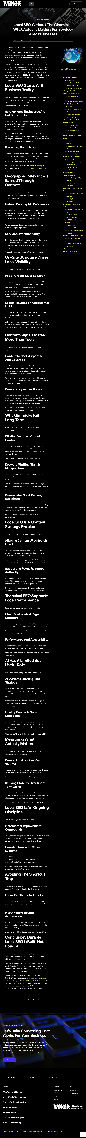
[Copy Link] (48, 999)
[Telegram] (38, 999)
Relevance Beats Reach (75, 88)
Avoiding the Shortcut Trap (73, 236)
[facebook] (73, 1077)
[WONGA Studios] (12, 1)
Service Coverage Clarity (75, 101)
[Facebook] (23, 999)
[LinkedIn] (33, 999)
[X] (28, 999)
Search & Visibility (43, 19)
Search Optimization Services (31, 168)
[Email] (43, 999)
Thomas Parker (30, 40)
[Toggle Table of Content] (61, 73)
